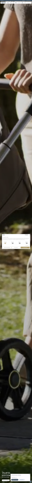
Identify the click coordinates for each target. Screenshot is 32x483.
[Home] (3, 2)
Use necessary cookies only (7, 247)
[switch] (12, 243)
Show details (27, 245)
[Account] (30, 2)
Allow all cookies (25, 247)
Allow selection (16, 247)
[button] (27, 2)
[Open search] (28, 2)
